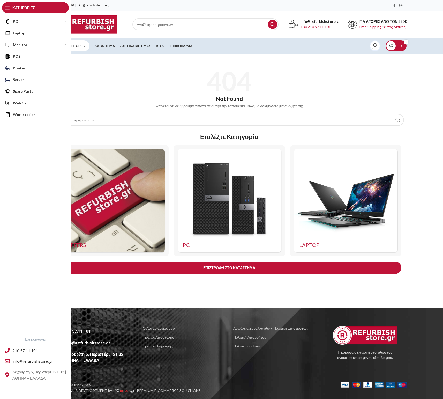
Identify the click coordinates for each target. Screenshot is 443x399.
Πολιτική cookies (246, 346)
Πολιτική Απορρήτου (249, 337)
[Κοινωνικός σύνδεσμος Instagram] (401, 5)
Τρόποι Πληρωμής (158, 346)
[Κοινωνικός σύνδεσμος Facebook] (395, 5)
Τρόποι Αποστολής (158, 337)
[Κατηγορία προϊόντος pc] (229, 200)
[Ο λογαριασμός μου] (375, 46)
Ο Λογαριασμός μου (159, 328)
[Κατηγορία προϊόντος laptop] (345, 200)
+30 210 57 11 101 (316, 27)
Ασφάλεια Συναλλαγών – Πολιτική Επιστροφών (270, 328)
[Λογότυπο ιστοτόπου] (84, 24)
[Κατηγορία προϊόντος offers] (113, 200)
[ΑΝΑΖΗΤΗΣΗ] (272, 24)
